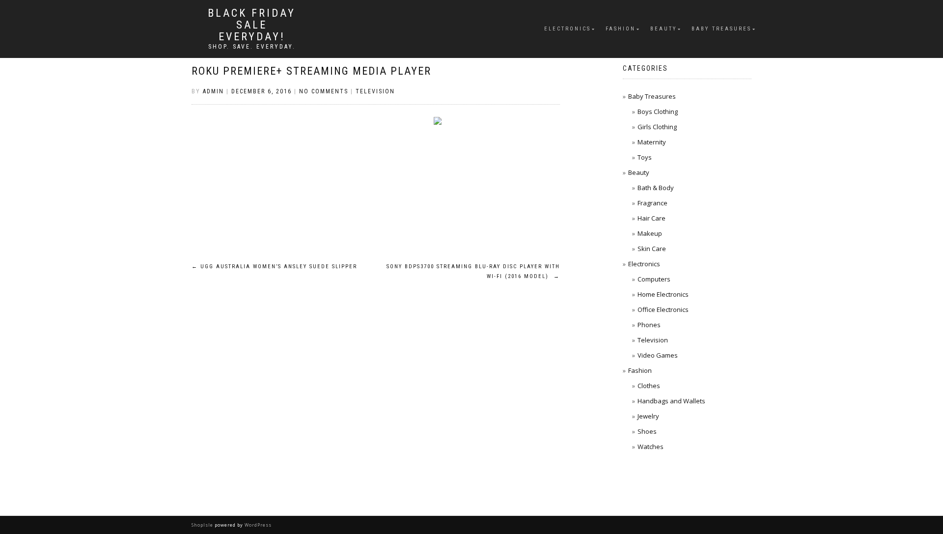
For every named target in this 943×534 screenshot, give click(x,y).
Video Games (658, 355)
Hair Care (652, 218)
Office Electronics (663, 309)
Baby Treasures (721, 29)
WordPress (257, 525)
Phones (649, 324)
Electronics (567, 29)
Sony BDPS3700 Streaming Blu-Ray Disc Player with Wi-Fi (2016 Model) (473, 271)
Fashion (621, 29)
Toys (645, 157)
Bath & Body (656, 187)
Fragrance (652, 202)
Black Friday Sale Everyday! (252, 25)
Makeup (650, 233)
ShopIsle (203, 525)
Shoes (647, 431)
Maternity (652, 142)
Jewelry (648, 416)
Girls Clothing (657, 126)
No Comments (323, 91)
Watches (651, 446)
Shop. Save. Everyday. (252, 46)
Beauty (663, 29)
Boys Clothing (658, 111)
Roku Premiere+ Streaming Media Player (311, 71)
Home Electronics (663, 294)
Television (375, 91)
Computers (654, 279)
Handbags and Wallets (671, 400)
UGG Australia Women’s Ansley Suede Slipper (274, 266)
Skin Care (652, 248)
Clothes (649, 385)
